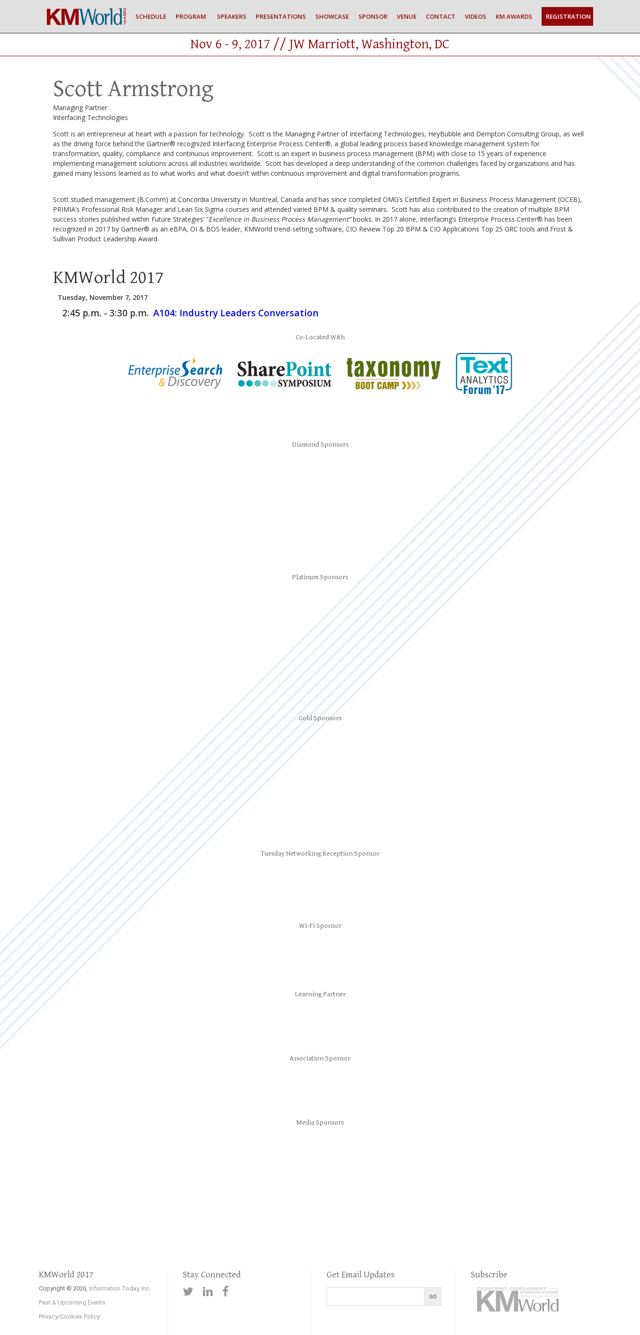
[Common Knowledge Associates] (211, 750)
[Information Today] (284, 1162)
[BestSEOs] (69, 1162)
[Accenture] (320, 883)
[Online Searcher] (428, 1162)
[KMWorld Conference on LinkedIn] (208, 1291)
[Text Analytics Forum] (484, 392)
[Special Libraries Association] (320, 1017)
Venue (407, 16)
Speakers (231, 16)
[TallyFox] (266, 807)
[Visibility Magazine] (571, 1162)
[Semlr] (156, 807)
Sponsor (372, 16)
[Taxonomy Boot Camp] (393, 387)
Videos (475, 16)
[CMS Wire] (141, 1162)
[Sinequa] (538, 476)
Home (86, 16)
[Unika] (375, 807)
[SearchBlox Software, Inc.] (320, 953)
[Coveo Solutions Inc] (102, 476)
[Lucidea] (538, 750)
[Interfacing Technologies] (429, 611)
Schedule (150, 16)
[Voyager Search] (429, 670)
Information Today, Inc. (120, 1288)
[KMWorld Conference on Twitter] (188, 1291)
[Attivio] (102, 611)
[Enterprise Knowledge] (320, 750)
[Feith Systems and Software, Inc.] (429, 750)
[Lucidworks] (211, 476)
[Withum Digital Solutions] (484, 807)
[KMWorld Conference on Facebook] (225, 1291)
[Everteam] (320, 611)
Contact (440, 16)
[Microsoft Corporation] (320, 476)
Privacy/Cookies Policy (69, 1316)
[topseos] (499, 1162)
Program (191, 16)
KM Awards (514, 16)
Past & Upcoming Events (72, 1302)
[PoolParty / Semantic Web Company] (429, 476)
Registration (568, 16)
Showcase (332, 16)
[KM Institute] (320, 1080)
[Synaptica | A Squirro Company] (320, 531)
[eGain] (211, 611)
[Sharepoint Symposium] (284, 385)
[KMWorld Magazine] (356, 1162)
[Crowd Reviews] (213, 1162)
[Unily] (320, 670)
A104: (236, 312)
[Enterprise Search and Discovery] (175, 387)
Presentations (281, 16)
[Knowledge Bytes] (538, 611)
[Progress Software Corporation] (211, 670)
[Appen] (102, 750)
